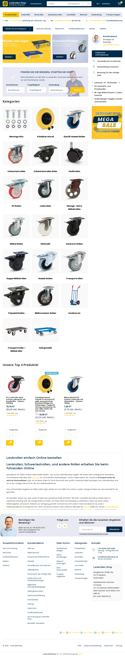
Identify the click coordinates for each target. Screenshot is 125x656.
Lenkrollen (25, 15)
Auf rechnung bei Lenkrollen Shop (38, 618)
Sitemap (30, 604)
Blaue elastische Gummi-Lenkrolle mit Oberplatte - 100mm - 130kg (73, 400)
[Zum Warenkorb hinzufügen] (10, 443)
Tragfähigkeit (33, 85)
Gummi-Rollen (45, 278)
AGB (79, 645)
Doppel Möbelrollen (16, 278)
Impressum (31, 608)
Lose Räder (71, 15)
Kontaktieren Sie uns (111, 44)
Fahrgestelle (45, 347)
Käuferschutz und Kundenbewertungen (35, 579)
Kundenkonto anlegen (62, 549)
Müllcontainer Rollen (45, 313)
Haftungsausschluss (35, 591)
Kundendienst (36, 4)
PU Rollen (16, 206)
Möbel (86, 506)
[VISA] (62, 632)
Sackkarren (74, 313)
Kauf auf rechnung (43, 29)
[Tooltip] (119, 82)
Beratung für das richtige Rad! (39, 574)
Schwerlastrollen (55, 15)
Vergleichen (13, 430)
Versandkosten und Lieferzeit (38, 565)
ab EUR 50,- (67, 20)
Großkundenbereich (76, 29)
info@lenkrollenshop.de (108, 557)
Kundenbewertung (105, 20)
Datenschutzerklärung (36, 595)
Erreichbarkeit (32, 599)
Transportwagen (113, 15)
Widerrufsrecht (33, 552)
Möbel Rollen (16, 243)
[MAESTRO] (117, 632)
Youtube (64, 526)
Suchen (89, 3)
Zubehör (103, 29)
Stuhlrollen (74, 171)
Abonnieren (114, 529)
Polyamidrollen (111, 506)
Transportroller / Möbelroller (16, 349)
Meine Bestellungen (62, 556)
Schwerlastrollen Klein (45, 171)
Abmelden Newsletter (36, 623)
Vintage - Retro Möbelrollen (74, 207)
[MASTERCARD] (73, 632)
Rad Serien (59, 29)
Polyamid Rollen (16, 313)
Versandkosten (11, 415)
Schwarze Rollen (74, 243)
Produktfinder (11, 15)
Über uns (31, 548)
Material (83, 15)
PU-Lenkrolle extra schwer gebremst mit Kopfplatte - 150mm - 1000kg (16, 400)
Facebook (59, 526)
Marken (92, 29)
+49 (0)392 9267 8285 (106, 548)
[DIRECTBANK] (87, 632)
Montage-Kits (16, 136)
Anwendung (97, 15)
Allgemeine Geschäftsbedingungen (36, 585)
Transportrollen (74, 278)
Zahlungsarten (33, 569)
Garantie (30, 561)
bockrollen (35, 477)
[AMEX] (97, 632)
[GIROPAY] (106, 632)
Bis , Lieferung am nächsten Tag (25, 20)
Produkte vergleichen (61, 575)
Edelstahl (45, 243)
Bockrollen (39, 15)
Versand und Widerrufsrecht (38, 557)
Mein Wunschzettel (62, 569)
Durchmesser (12, 85)
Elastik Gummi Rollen (74, 136)
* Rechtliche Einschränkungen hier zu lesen (93, 534)
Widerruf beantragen (61, 562)
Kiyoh (80, 654)
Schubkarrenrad (45, 136)
